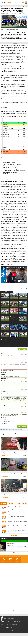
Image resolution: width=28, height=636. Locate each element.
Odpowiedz (4, 359)
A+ (26, 6)
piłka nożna (5, 429)
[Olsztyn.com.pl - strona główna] (2, 618)
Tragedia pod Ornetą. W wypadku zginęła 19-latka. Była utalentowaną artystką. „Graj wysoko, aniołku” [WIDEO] (17, 527)
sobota (10, 562)
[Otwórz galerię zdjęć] (14, 22)
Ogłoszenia (4, 538)
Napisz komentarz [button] (23, 349)
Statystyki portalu (21, 626)
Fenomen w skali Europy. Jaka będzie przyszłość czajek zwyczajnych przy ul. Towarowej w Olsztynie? (16, 508)
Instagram (22, 632)
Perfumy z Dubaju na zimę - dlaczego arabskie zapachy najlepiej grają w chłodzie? (17, 522)
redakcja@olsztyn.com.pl (9, 621)
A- (23, 6)
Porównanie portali (9, 627)
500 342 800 (16, 621)
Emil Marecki (3, 13)
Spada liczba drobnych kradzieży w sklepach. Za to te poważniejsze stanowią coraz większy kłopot (17, 513)
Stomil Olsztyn (11, 429)
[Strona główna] (11, 3)
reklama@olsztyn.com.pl (9, 626)
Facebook (19, 632)
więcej (14, 552)
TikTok (25, 632)
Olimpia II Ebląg (19, 429)
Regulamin (15, 624)
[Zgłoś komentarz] (7, 366)
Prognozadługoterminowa (24, 560)
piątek (3, 562)
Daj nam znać (10, 624)
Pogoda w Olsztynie (14, 556)
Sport (2, 6)
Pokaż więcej (14, 535)
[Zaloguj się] (23, 3)
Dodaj (14, 540)
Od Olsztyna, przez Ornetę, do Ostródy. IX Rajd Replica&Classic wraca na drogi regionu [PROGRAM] (17, 517)
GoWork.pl (8, 622)
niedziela (17, 562)
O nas (7, 624)
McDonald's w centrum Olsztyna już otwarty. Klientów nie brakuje (17, 531)
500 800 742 (16, 626)
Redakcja (2, 621)
